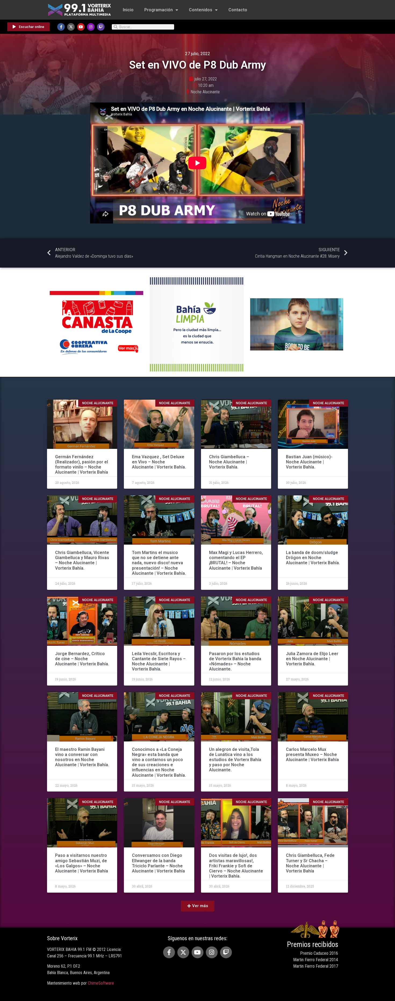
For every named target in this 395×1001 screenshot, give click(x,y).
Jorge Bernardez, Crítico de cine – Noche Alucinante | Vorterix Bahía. (82, 658)
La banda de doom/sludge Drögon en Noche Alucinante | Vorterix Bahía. (313, 557)
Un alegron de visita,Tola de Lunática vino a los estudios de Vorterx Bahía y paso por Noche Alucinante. (235, 760)
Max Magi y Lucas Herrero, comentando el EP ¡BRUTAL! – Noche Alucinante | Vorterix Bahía (236, 560)
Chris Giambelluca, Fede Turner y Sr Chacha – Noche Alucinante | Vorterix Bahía (310, 863)
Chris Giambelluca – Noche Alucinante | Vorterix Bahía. (229, 462)
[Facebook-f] (61, 27)
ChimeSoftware (101, 983)
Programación (158, 9)
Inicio (128, 9)
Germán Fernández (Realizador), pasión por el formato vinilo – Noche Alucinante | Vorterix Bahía (81, 464)
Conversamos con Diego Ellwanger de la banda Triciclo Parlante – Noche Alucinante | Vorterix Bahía (158, 863)
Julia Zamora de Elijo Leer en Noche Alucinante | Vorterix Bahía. (312, 658)
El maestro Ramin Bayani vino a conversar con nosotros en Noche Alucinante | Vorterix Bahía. (82, 757)
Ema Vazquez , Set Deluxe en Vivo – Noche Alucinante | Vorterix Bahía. (159, 462)
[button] (197, 906)
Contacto (237, 9)
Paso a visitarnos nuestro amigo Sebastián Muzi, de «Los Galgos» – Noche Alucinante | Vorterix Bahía (81, 863)
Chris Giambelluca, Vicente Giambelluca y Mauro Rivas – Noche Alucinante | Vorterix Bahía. (82, 560)
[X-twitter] (71, 27)
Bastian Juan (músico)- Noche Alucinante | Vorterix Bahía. (309, 462)
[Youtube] (81, 27)
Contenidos (200, 9)
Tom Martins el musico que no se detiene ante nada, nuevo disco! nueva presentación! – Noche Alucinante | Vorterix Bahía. (159, 563)
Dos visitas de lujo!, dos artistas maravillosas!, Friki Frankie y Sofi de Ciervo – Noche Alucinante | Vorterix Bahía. (236, 866)
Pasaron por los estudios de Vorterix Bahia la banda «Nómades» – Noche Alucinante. (235, 661)
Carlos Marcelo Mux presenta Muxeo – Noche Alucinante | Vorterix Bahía (312, 754)
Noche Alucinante (205, 91)
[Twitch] (101, 27)
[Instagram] (91, 27)
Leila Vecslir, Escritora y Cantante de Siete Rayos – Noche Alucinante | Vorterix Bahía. (159, 661)
